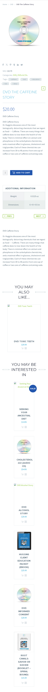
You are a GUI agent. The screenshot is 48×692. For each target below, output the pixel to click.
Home (5, 4)
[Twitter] (7, 65)
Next (38, 216)
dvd (24, 79)
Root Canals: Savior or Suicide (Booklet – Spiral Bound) (24, 665)
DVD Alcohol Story (24, 510)
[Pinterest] (10, 65)
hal (6, 84)
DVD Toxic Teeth (24, 341)
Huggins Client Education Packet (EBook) (24, 560)
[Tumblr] (14, 65)
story (15, 84)
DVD (11, 4)
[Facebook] (3, 65)
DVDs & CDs (22, 75)
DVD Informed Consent (24, 611)
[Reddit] (22, 65)
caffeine (14, 79)
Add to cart (23, 173)
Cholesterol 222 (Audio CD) (25, 463)
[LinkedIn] (18, 65)
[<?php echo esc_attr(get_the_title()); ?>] (26, 348)
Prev (9, 216)
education (35, 79)
